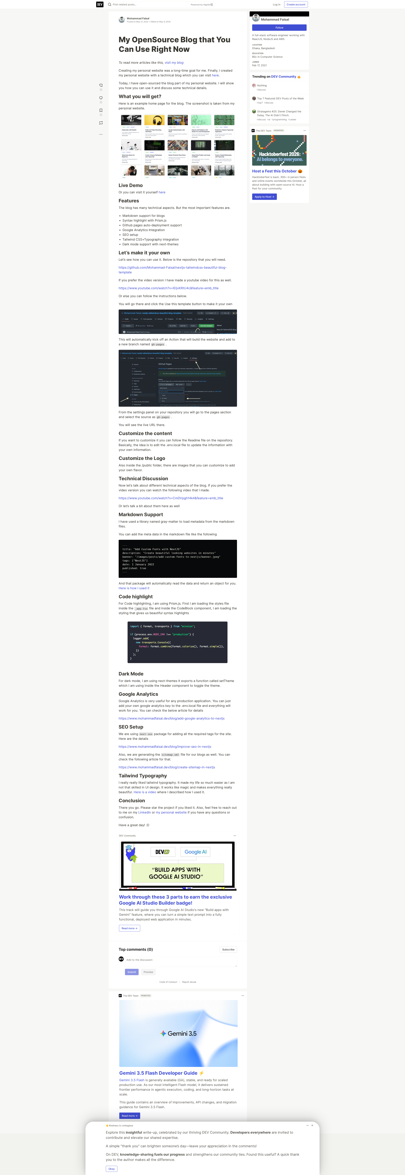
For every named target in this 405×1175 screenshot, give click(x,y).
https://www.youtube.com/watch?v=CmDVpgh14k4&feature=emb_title (171, 498)
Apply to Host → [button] (264, 196)
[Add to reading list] (101, 112)
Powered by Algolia (200, 4)
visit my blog (174, 63)
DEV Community (283, 76)
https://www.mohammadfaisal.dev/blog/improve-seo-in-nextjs (165, 747)
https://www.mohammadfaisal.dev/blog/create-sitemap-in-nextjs (167, 767)
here (215, 75)
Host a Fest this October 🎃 (277, 171)
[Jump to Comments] (101, 99)
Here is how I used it (134, 588)
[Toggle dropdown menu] (234, 835)
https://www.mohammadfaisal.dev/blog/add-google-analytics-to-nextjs (171, 718)
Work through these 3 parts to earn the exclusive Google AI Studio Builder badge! (175, 900)
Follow (279, 27)
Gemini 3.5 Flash (131, 1080)
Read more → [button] (129, 928)
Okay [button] (112, 1168)
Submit (132, 972)
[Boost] (101, 122)
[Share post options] (101, 134)
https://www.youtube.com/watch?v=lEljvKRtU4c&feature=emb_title (169, 288)
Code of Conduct (168, 982)
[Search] (109, 4)
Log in (276, 4)
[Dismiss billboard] (312, 1125)
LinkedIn (144, 812)
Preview (148, 972)
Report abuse (189, 982)
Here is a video (145, 792)
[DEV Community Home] (100, 4)
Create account (296, 4)
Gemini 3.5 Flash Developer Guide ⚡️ (161, 1073)
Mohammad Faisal (138, 18)
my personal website (171, 812)
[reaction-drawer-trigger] (101, 87)
